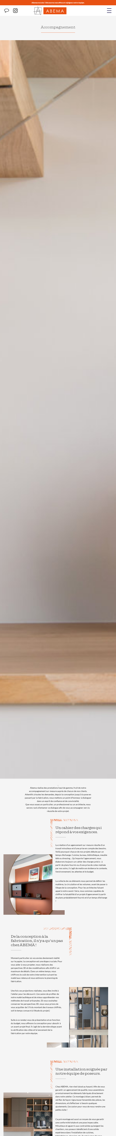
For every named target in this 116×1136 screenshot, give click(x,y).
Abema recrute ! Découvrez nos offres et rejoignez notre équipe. (58, 3)
